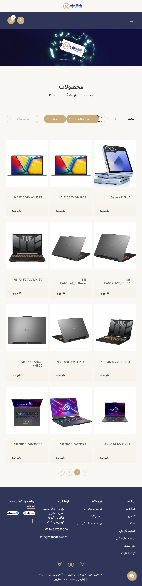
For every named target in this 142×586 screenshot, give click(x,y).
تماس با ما (129, 516)
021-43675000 (54, 529)
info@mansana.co (52, 537)
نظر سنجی (129, 546)
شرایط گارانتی (127, 531)
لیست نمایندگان (125, 538)
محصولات (96, 516)
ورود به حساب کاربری (89, 523)
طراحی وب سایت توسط (69, 579)
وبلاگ (132, 523)
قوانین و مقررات (92, 508)
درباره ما (130, 508)
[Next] (61, 472)
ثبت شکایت (128, 553)
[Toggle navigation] (131, 20)
